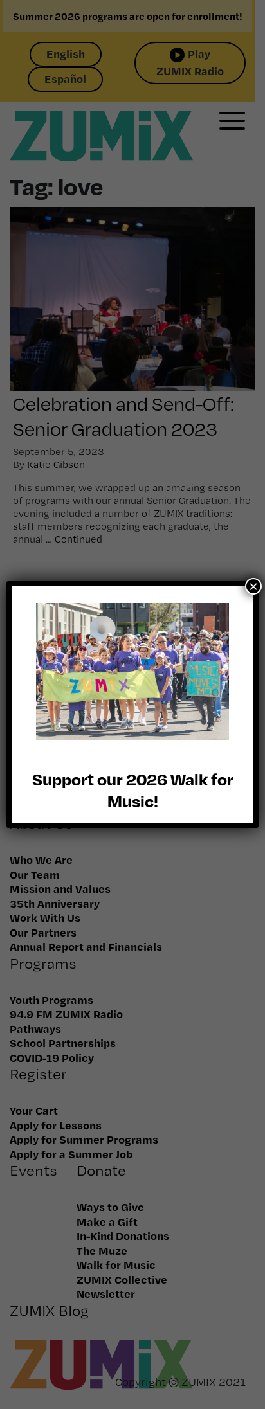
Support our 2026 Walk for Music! (132, 789)
